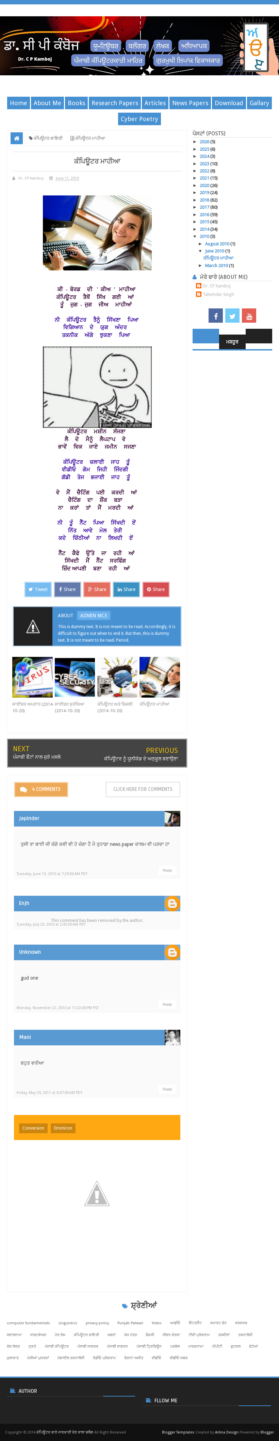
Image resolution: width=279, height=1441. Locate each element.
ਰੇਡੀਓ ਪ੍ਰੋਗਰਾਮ (104, 1358)
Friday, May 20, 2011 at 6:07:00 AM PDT (49, 1093)
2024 (205, 156)
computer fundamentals (28, 1323)
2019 (205, 192)
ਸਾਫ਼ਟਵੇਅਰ (38, 1335)
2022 (205, 170)
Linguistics (68, 1323)
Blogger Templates (178, 1432)
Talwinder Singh (218, 294)
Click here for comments (143, 789)
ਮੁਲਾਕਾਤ (13, 1358)
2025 (205, 149)
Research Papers (115, 103)
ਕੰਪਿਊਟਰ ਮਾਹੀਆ (154, 704)
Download (229, 103)
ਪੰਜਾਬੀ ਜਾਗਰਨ (117, 1346)
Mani (25, 1037)
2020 (205, 185)
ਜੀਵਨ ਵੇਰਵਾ (171, 1335)
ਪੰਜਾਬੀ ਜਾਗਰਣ (87, 1346)
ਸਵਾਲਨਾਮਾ (14, 1335)
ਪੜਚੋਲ (175, 1346)
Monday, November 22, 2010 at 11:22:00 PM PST (58, 1008)
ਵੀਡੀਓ (156, 1358)
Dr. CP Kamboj (217, 285)
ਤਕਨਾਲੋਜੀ (245, 1335)
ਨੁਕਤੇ (32, 1346)
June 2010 (215, 250)
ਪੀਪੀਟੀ (217, 1346)
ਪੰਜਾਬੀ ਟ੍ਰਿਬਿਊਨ (149, 1346)
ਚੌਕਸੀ (150, 1335)
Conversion (33, 1128)
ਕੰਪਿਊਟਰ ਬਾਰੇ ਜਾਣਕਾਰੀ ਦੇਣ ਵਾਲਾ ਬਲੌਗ (64, 1432)
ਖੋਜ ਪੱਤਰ (130, 1335)
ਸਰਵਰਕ (241, 1323)
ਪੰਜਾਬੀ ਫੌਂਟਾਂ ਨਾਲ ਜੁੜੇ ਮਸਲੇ (37, 757)
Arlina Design (227, 1432)
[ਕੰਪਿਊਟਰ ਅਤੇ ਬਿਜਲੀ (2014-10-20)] (118, 677)
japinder (29, 818)
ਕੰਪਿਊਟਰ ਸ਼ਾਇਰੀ (86, 1335)
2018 (205, 200)
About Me (47, 103)
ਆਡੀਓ (175, 1323)
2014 (205, 229)
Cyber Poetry (139, 118)
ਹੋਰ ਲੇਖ (60, 1335)
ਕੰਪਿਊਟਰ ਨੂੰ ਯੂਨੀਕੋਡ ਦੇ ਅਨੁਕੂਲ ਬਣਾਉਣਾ (141, 758)
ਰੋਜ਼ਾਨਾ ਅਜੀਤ (133, 1358)
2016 (205, 214)
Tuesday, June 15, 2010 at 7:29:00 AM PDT (52, 874)
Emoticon (63, 1128)
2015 (205, 221)
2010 (205, 236)
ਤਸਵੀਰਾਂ (224, 1335)
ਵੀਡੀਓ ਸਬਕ (179, 1358)
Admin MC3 (93, 615)
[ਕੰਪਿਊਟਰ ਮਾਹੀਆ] (161, 677)
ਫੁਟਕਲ (236, 1346)
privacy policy (97, 1323)
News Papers (190, 103)
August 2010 (217, 243)
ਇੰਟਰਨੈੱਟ (195, 1323)
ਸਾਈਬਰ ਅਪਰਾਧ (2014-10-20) (33, 708)
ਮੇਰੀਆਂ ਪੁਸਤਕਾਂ (38, 1358)
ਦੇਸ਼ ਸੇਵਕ (13, 1346)
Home (18, 103)
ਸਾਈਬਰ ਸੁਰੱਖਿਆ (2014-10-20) (69, 708)
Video (157, 1323)
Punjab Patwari (130, 1323)
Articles (155, 103)
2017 (205, 207)
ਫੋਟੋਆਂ (253, 1346)
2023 (205, 163)
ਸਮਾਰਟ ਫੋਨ (218, 1323)
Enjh (24, 903)
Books (76, 103)
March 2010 (217, 265)
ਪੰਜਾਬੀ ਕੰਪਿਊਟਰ (57, 1346)
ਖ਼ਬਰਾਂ (112, 1335)
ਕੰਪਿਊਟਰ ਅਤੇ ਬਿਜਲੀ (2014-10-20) (115, 708)
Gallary (259, 103)
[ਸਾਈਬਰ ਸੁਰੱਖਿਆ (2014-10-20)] (76, 677)
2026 (205, 141)
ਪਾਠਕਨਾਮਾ (195, 1346)
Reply (167, 870)
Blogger (267, 1432)
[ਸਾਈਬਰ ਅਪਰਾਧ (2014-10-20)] (33, 677)
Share (70, 589)
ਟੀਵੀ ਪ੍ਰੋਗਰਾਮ (199, 1335)
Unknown (30, 952)
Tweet (41, 589)
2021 (205, 178)
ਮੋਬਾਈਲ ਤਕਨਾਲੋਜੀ (71, 1358)
